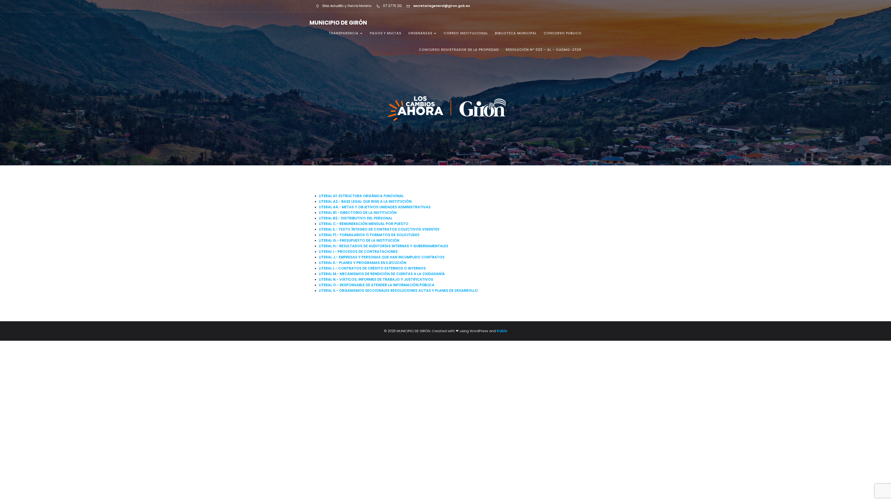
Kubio (502, 330)
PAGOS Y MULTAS (385, 33)
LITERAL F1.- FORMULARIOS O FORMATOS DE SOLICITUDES (369, 234)
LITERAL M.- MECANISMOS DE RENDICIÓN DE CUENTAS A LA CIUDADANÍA (382, 273)
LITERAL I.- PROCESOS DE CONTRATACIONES (358, 251)
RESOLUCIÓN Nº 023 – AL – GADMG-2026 (543, 49)
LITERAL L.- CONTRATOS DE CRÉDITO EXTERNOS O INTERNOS (372, 268)
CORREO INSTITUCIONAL (466, 33)
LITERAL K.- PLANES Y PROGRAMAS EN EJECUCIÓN (362, 262)
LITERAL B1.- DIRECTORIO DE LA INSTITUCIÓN (358, 212)
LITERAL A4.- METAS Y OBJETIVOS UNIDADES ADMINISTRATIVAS (375, 207)
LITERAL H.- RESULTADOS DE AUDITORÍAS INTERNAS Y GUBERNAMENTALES (383, 246)
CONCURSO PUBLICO (562, 33)
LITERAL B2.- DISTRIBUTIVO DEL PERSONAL (355, 218)
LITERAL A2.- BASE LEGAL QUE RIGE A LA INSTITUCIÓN (365, 201)
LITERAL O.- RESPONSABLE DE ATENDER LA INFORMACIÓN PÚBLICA (376, 285)
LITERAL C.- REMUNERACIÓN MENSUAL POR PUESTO (363, 223)
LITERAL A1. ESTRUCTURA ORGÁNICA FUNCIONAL (361, 195)
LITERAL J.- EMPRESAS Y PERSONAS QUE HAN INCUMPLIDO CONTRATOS (382, 257)
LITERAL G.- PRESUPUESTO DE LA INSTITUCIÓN (359, 240)
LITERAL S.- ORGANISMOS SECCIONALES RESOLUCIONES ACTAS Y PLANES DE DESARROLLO (398, 290)
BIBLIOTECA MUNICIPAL (516, 33)
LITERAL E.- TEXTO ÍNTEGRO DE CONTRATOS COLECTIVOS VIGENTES (379, 229)
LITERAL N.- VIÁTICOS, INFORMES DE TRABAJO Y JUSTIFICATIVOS (376, 279)
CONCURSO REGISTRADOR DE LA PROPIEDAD (459, 49)
